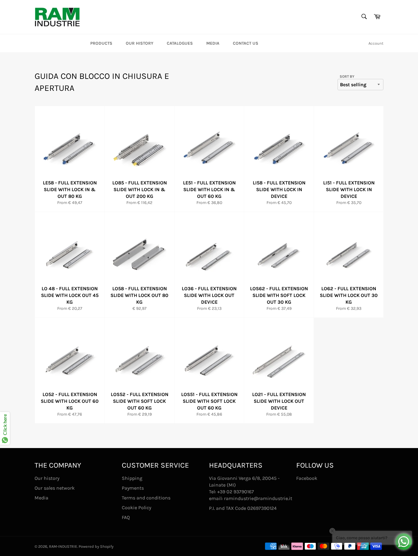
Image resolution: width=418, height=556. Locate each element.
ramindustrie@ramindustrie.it (258, 498)
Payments (133, 488)
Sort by (347, 76)
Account (375, 43)
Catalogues (180, 43)
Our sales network (55, 488)
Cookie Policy (136, 507)
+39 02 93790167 (235, 492)
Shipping (132, 478)
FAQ (126, 517)
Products (101, 43)
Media (212, 43)
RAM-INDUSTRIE (63, 546)
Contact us (245, 43)
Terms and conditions (146, 498)
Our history (139, 43)
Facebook (306, 478)
